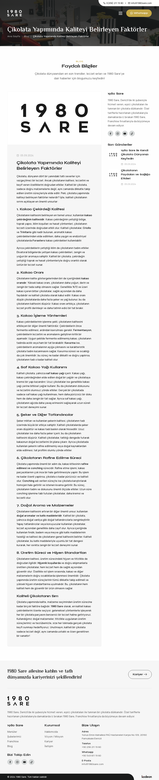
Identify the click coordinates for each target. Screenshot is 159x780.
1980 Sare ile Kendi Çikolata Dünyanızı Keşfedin (134, 154)
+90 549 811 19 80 (91, 755)
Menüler (12, 731)
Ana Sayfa (13, 36)
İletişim (49, 746)
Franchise (13, 741)
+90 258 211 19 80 (91, 747)
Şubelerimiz (14, 736)
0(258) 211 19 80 (114, 3)
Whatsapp (141, 13)
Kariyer (49, 741)
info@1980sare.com (141, 3)
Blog (26, 36)
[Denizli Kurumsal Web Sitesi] (147, 776)
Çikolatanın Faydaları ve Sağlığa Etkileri (135, 174)
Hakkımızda (51, 731)
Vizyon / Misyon (54, 736)
